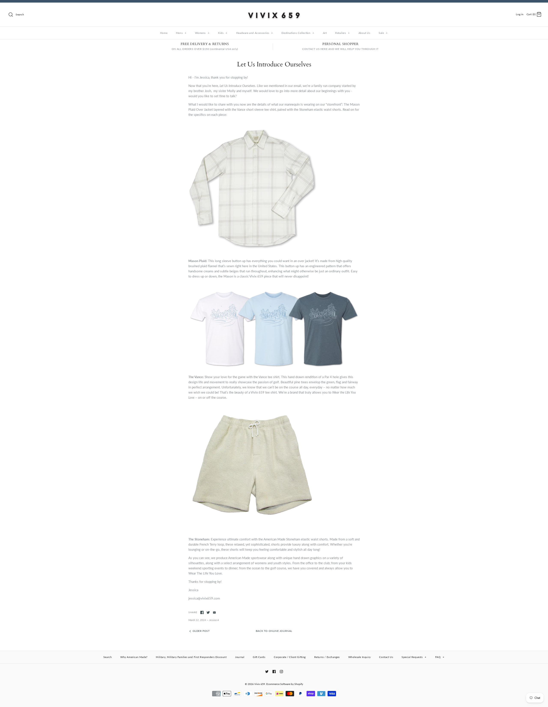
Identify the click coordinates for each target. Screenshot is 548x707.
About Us (364, 32)
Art (325, 32)
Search (107, 657)
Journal (239, 657)
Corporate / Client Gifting (290, 657)
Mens (181, 32)
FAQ (439, 657)
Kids (222, 32)
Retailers (342, 32)
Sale (383, 32)
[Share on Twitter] (208, 612)
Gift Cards (259, 657)
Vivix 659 (259, 684)
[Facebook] (274, 671)
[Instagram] (281, 671)
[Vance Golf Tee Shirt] (274, 368)
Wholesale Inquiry (359, 657)
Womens (202, 32)
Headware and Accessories (254, 32)
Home (163, 32)
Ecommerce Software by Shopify (284, 684)
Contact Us (386, 657)
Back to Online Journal (274, 630)
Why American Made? (133, 657)
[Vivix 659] (274, 9)
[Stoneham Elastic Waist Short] (252, 517)
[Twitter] (266, 671)
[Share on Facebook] (202, 612)
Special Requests (414, 657)
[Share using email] (214, 612)
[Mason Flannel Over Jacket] (252, 247)
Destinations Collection (297, 32)
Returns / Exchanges (327, 657)
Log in (520, 14)
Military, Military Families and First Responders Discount (191, 657)
